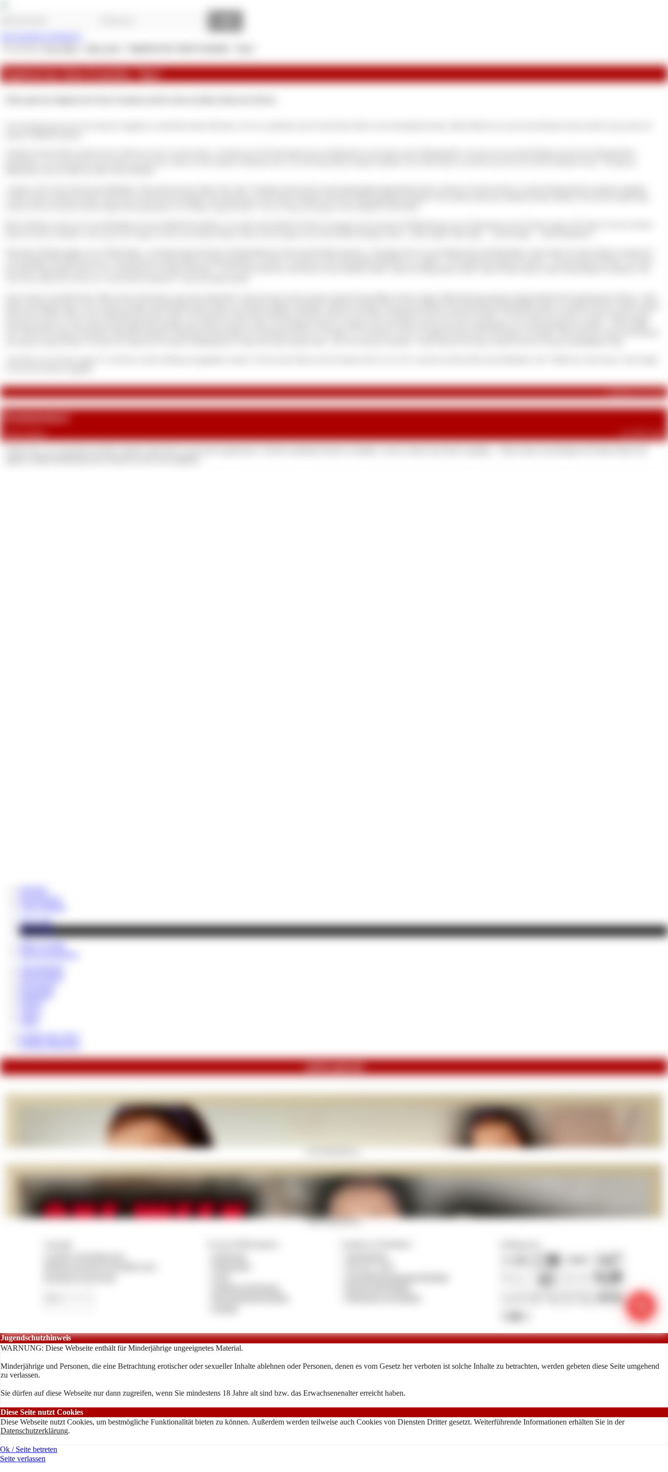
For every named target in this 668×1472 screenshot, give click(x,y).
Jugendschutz (366, 1256)
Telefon (31, 1003)
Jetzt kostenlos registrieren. (41, 36)
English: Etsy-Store (49, 1036)
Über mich (36, 921)
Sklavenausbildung (49, 954)
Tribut (29, 1022)
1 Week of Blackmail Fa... (334, 1220)
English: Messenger (50, 1045)
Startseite (33, 889)
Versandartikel (42, 968)
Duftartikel (36, 995)
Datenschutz (232, 1266)
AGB (220, 1277)
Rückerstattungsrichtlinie (251, 1297)
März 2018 (103, 48)
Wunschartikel (42, 977)
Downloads (37, 986)
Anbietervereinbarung (246, 1287)
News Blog (37, 931)
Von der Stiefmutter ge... (334, 1151)
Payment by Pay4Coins (80, 1277)
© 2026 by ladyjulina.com (84, 1256)
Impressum (229, 1256)
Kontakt (225, 1308)
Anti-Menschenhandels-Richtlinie (397, 1277)
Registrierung (40, 898)
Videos (30, 1013)
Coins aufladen (43, 907)
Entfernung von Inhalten (383, 1297)
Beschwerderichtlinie (378, 1287)
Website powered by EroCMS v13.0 (100, 1266)
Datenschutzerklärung (34, 1431)
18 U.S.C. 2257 (370, 1266)
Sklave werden (43, 945)
